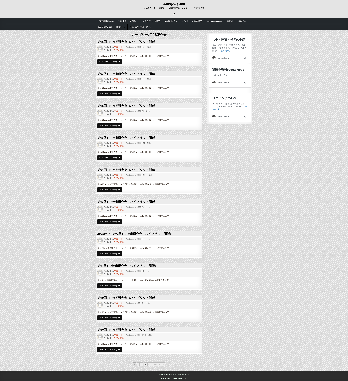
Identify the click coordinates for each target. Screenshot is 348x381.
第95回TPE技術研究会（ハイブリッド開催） (127, 138)
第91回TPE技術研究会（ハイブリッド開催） (127, 266)
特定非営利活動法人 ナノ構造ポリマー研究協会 (117, 21)
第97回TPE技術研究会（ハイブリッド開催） (127, 74)
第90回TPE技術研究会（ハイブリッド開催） (127, 298)
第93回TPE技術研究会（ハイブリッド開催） (127, 202)
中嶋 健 (118, 47)
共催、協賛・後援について (140, 27)
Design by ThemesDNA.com (174, 378)
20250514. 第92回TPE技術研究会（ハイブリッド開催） (135, 234)
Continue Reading (110, 62)
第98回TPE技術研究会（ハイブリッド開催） (127, 42)
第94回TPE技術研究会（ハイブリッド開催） (127, 170)
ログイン (230, 21)
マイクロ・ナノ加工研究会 (192, 21)
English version (215, 21)
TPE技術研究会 (171, 21)
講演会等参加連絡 (105, 27)
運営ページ (120, 27)
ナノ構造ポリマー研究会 (151, 21)
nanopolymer (174, 3)
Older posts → (156, 364)
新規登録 (242, 21)
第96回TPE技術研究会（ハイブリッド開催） (127, 106)
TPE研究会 (119, 50)
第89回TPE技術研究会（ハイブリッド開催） (127, 330)
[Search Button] (174, 14)
